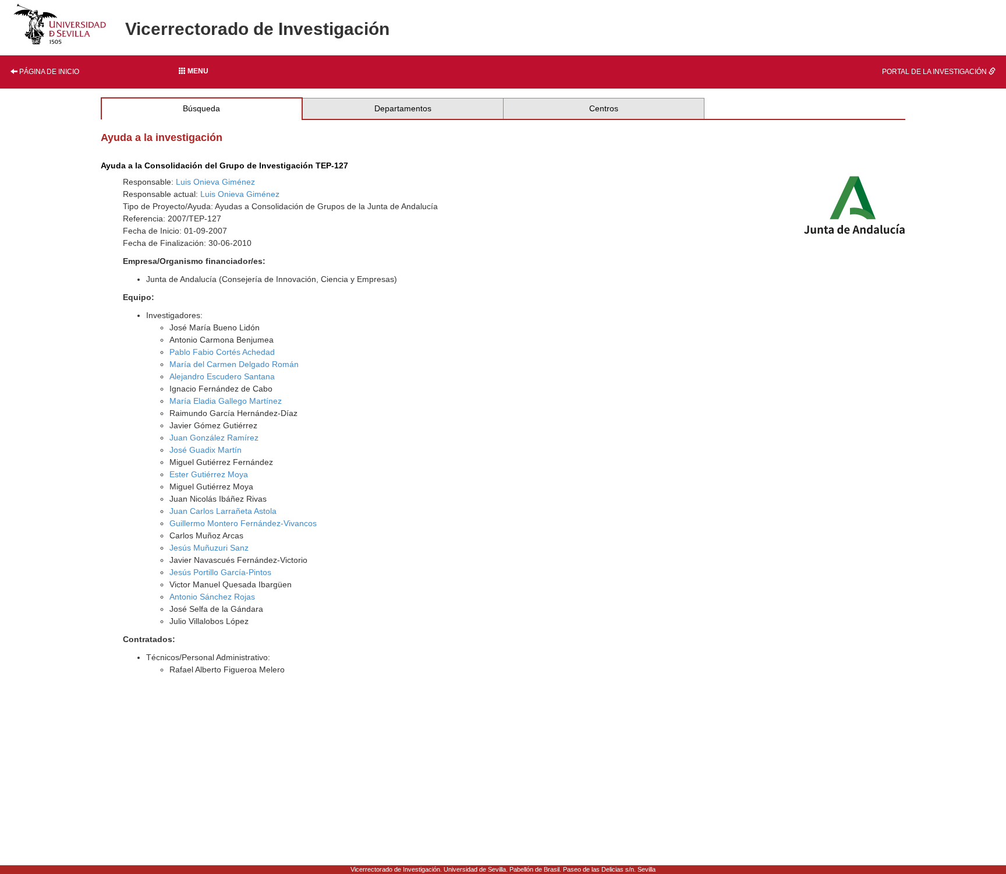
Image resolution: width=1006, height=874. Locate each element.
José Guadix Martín (205, 449)
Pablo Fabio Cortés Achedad (222, 352)
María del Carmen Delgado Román (234, 364)
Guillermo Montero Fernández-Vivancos (243, 523)
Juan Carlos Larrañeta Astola (223, 511)
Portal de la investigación (935, 72)
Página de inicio (48, 72)
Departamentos (402, 108)
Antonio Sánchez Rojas (212, 596)
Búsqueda (201, 108)
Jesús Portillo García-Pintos (220, 572)
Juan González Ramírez (213, 437)
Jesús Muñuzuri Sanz (209, 547)
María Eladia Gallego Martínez (225, 401)
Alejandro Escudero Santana (222, 376)
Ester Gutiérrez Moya (208, 474)
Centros (603, 108)
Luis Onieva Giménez (215, 181)
